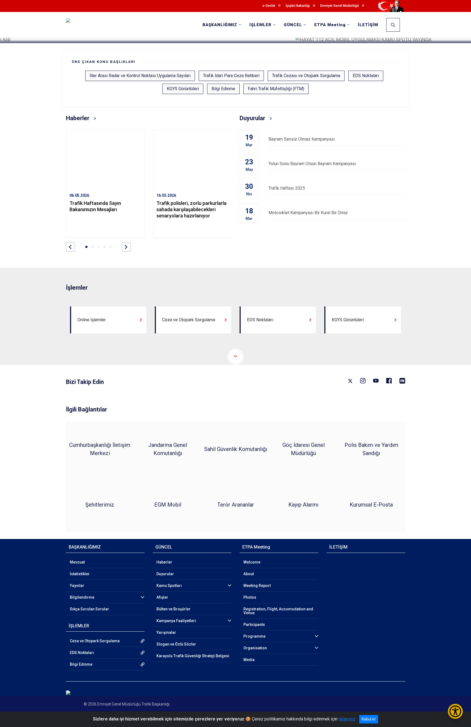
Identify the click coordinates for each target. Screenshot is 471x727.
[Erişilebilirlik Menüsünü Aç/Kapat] (455, 711)
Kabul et (369, 719)
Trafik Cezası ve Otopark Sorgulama (306, 75)
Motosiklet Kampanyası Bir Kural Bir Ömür (308, 212)
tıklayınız (347, 719)
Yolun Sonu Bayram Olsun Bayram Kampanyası (312, 163)
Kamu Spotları (169, 585)
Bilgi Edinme (223, 88)
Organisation (255, 648)
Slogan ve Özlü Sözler (176, 644)
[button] (70, 247)
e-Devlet (268, 6)
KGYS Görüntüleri (183, 88)
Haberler (164, 562)
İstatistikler (80, 574)
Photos (249, 597)
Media (249, 660)
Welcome (251, 562)
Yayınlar (77, 585)
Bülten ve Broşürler (173, 609)
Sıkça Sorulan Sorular (89, 609)
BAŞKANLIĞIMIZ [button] (220, 24)
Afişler (162, 597)
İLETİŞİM (368, 24)
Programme (254, 636)
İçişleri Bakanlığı (298, 6)
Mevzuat (77, 562)
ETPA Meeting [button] (330, 24)
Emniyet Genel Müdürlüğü (339, 6)
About (248, 574)
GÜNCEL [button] (293, 24)
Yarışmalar (166, 632)
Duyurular (165, 574)
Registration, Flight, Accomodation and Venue (278, 611)
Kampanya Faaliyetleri (176, 621)
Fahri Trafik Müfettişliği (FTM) (276, 88)
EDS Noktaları (366, 75)
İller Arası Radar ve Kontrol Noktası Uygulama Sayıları (140, 75)
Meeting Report (257, 585)
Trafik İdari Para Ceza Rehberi (231, 75)
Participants (254, 624)
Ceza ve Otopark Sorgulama (95, 641)
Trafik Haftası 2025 (286, 188)
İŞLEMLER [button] (260, 24)
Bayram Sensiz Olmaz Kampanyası (301, 139)
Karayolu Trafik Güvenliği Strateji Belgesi (192, 656)
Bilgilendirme (82, 597)
